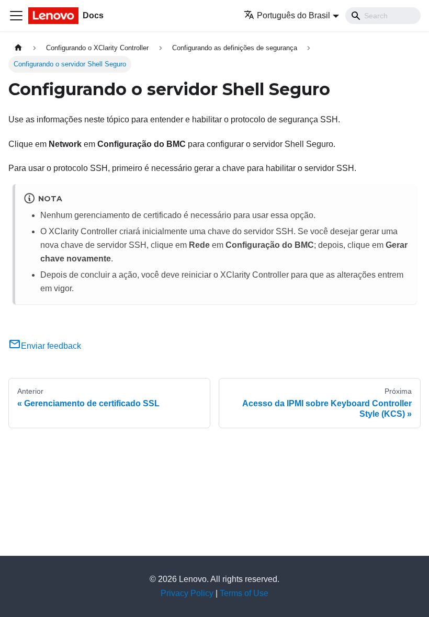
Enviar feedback (51, 345)
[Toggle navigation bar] (16, 16)
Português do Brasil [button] (293, 15)
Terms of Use (244, 593)
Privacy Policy (187, 593)
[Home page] (18, 48)
